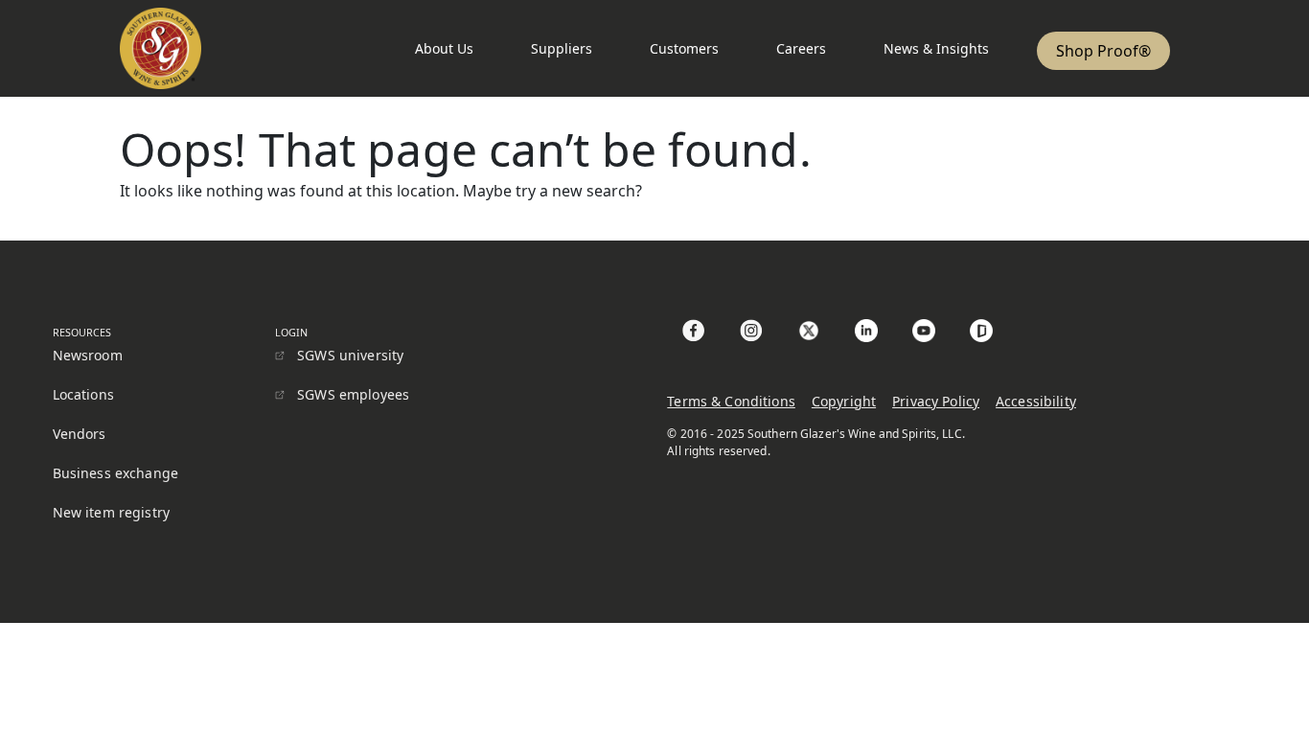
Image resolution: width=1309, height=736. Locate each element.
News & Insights (936, 48)
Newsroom (88, 355)
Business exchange (115, 473)
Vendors (79, 434)
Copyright (844, 401)
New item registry (111, 512)
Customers (684, 48)
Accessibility (1036, 401)
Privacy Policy (935, 401)
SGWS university (350, 355)
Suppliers (561, 48)
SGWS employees (353, 394)
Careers (801, 48)
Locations (83, 394)
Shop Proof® (1103, 50)
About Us (444, 48)
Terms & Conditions (731, 401)
